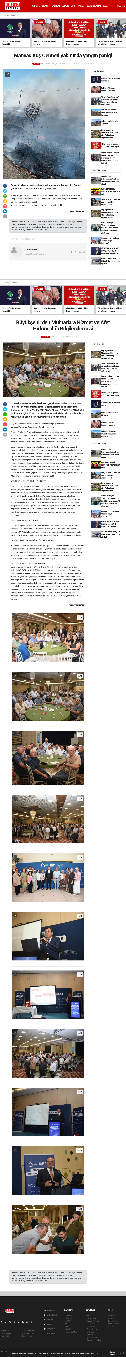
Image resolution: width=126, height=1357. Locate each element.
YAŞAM (81, 6)
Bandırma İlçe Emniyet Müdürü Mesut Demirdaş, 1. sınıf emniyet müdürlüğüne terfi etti (110, 158)
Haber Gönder (27, 1336)
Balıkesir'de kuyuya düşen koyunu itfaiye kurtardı (109, 112)
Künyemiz (51, 1329)
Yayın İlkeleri (6, 1333)
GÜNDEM (36, 6)
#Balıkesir (15, 239)
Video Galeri (52, 1315)
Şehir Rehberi (92, 1337)
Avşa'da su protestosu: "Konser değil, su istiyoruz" (110, 240)
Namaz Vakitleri (93, 1321)
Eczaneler (90, 1324)
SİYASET (46, 6)
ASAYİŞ (65, 6)
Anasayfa (5, 15)
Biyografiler (112, 1321)
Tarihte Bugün (92, 1329)
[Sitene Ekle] (32, 1322)
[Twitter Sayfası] (6, 1322)
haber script (4, 1354)
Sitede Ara (112, 1316)
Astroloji (111, 1326)
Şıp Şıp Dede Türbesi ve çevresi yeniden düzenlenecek (110, 202)
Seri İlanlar (91, 1335)
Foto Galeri (51, 1310)
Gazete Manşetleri (94, 1340)
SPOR (73, 6)
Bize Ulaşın (50, 1333)
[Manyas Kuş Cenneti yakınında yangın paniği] (44, 124)
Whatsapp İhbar (27, 1333)
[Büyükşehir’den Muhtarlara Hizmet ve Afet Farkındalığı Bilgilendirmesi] (44, 370)
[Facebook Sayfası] (2, 1322)
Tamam (113, 1355)
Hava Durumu (92, 1316)
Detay (113, 1352)
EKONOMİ (56, 6)
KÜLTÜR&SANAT (94, 6)
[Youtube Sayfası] (15, 1322)
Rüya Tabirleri (113, 1324)
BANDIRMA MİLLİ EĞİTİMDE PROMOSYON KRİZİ (110, 191)
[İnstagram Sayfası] (11, 1322)
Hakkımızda (5, 1331)
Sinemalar (90, 1332)
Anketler (111, 1318)
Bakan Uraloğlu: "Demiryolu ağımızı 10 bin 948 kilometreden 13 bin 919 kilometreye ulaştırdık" (110, 228)
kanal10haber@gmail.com (36, 254)
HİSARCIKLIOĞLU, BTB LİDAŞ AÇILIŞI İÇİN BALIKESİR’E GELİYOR (110, 250)
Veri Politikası (6, 1336)
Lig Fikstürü (91, 1326)
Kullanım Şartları (28, 1331)
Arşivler (50, 1324)
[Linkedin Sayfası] (19, 1322)
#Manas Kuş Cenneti (28, 239)
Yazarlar (49, 1320)
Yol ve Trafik (91, 1318)
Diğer (105, 6)
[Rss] (24, 1322)
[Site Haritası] (28, 1322)
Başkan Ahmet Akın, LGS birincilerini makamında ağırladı (110, 261)
